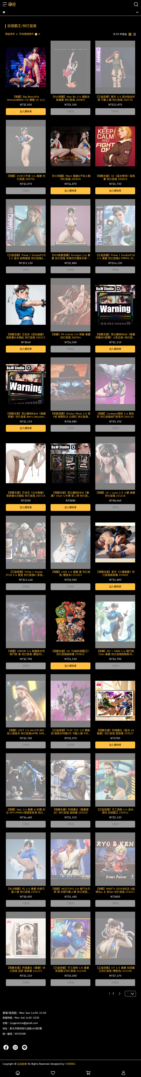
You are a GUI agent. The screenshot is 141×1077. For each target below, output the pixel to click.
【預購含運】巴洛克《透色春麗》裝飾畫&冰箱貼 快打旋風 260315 (25, 336)
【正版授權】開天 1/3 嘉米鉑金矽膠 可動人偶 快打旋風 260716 (115, 98)
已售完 (70, 111)
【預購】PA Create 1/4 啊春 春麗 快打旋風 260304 (70, 336)
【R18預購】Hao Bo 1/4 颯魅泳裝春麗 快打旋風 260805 (70, 98)
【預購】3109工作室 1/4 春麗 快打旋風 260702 (25, 177)
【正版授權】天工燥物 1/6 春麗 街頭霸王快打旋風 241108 (70, 969)
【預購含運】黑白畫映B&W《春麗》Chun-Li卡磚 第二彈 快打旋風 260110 (70, 494)
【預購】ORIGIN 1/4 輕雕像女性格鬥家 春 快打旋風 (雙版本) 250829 (26, 653)
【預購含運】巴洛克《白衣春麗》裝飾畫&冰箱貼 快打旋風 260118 (25, 494)
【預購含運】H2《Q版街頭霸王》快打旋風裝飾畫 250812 (70, 653)
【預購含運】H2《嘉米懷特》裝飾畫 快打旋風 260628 (115, 177)
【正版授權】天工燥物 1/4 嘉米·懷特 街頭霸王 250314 (115, 811)
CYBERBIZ (70, 1064)
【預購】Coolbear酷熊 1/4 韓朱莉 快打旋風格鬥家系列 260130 (115, 415)
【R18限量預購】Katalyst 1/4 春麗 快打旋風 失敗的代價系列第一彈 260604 (70, 257)
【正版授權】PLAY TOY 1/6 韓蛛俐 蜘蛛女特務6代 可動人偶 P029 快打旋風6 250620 (70, 732)
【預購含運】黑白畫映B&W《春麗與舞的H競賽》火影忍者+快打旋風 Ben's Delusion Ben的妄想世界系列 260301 (115, 336)
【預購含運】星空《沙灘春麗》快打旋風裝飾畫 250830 (115, 573)
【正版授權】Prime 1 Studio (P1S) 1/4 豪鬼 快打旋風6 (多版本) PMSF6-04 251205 (26, 573)
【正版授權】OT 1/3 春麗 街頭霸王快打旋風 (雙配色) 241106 (115, 969)
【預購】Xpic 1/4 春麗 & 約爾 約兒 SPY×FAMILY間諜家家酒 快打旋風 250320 (26, 811)
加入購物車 (26, 111)
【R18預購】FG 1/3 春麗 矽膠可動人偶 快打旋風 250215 (26, 890)
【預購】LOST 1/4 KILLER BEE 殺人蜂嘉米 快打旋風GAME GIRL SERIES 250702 (26, 732)
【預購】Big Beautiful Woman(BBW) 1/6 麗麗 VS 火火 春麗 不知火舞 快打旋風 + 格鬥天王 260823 (26, 98)
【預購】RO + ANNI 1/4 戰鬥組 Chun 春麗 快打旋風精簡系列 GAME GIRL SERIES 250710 (115, 653)
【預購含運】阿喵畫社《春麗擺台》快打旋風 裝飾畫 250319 (70, 811)
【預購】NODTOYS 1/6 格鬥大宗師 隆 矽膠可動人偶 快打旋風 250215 (70, 890)
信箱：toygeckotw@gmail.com (20, 1023)
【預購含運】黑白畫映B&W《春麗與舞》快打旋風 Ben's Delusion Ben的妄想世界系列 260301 (26, 415)
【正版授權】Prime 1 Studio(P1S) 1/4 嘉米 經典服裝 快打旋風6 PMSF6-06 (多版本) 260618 (26, 257)
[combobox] (11, 34)
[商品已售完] (75, 67)
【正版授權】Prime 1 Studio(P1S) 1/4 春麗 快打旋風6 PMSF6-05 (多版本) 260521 (115, 257)
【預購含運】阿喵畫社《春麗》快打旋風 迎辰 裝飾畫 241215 (26, 969)
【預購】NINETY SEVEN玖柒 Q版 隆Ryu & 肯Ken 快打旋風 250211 (115, 890)
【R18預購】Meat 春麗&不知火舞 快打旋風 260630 (70, 177)
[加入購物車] (31, 67)
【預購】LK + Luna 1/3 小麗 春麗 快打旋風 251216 (115, 494)
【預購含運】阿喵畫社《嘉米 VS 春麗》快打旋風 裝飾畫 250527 (115, 732)
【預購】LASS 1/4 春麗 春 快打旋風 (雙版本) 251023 (70, 573)
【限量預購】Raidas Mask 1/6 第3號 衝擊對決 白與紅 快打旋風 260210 (70, 415)
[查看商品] (21, 67)
